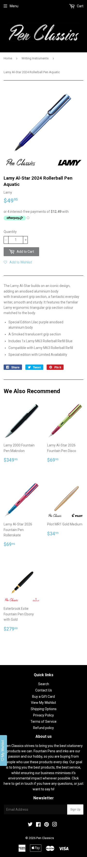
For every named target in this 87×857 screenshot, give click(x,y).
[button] (18, 262)
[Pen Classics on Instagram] (54, 825)
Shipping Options (44, 709)
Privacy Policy (43, 715)
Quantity (10, 232)
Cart (79, 6)
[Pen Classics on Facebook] (38, 825)
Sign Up (75, 809)
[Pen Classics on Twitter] (30, 825)
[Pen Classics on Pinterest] (46, 825)
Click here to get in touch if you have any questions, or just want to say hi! (43, 783)
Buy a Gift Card (43, 696)
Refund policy (43, 728)
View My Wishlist (43, 703)
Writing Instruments (35, 58)
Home (8, 58)
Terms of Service (43, 721)
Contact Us (43, 690)
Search (43, 684)
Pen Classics (45, 838)
